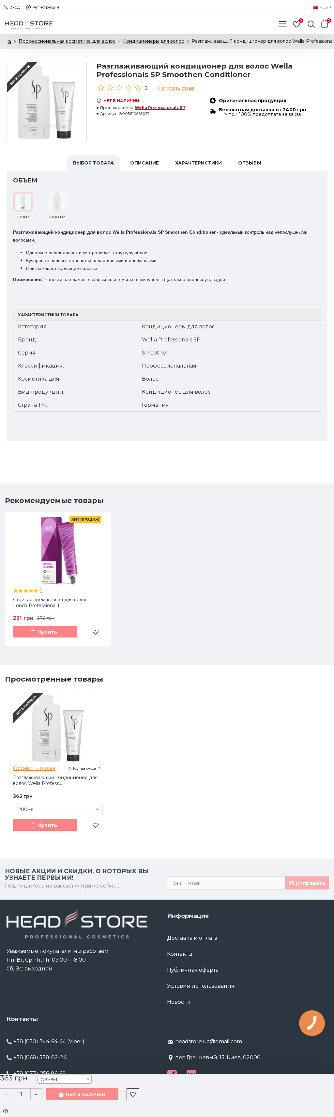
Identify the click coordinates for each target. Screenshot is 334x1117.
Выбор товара (93, 163)
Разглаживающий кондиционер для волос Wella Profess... (55, 780)
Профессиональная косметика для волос (67, 41)
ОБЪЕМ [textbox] (48, 1079)
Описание (144, 163)
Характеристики (198, 163)
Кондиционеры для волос (153, 41)
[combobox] (65, 1079)
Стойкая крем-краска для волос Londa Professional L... (50, 602)
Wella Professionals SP (160, 107)
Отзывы (249, 163)
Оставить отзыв (34, 768)
